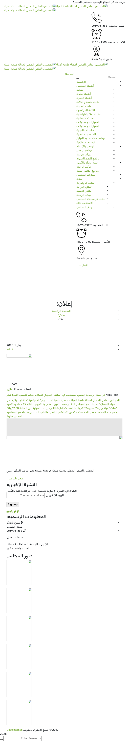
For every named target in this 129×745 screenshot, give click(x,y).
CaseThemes (15, 729)
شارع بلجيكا (105, 59)
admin (10, 349)
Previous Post (22, 389)
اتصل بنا (83, 265)
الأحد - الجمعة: (116, 42)
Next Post (112, 394)
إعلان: (10, 389)
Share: (13, 384)
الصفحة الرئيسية (61, 311)
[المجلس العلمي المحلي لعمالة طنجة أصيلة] (82, 6)
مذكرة (61, 315)
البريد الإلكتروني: (54, 495)
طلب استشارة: (116, 25)
